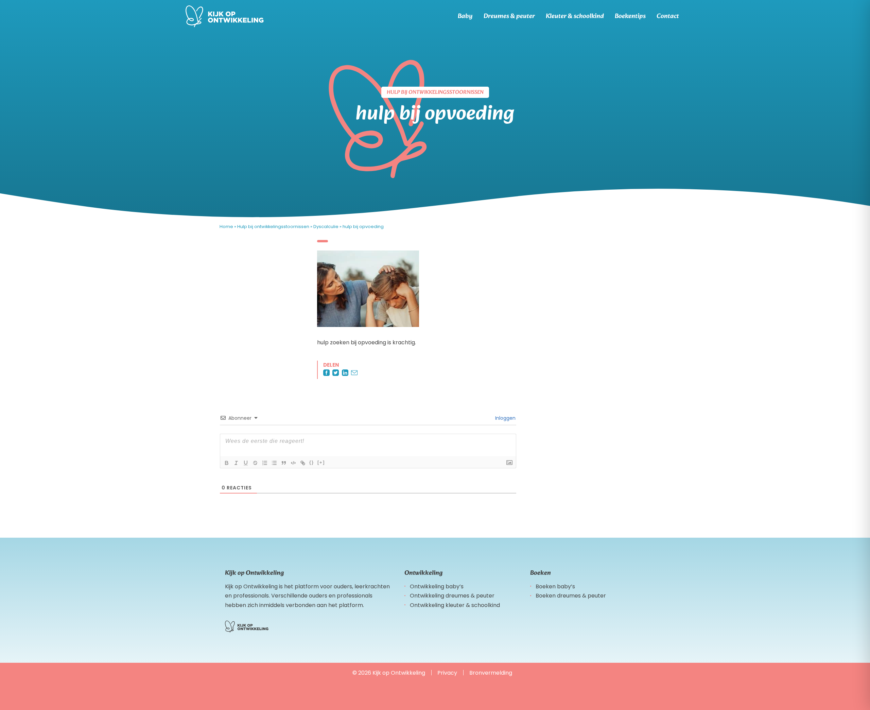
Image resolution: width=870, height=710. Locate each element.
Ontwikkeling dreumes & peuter (452, 596)
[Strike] (255, 463)
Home (226, 226)
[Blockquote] (284, 463)
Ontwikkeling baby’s (437, 586)
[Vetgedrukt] (226, 463)
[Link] (303, 463)
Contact (668, 16)
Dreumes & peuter (509, 16)
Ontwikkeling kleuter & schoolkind (455, 605)
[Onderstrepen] (245, 463)
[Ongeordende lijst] (274, 463)
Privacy (447, 673)
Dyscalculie (325, 226)
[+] (321, 462)
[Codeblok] (293, 463)
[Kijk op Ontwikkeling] (225, 16)
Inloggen (505, 418)
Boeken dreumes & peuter (571, 596)
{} (311, 462)
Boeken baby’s (555, 586)
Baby (465, 16)
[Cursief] (236, 463)
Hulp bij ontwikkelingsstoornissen (273, 226)
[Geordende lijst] (264, 463)
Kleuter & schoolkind (575, 16)
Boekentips (630, 16)
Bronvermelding (490, 673)
